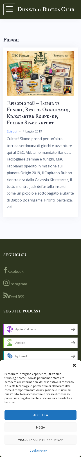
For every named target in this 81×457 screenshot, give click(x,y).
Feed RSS (16, 296)
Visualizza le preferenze (40, 439)
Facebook (15, 271)
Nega (40, 427)
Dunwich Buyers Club (45, 9)
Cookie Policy (38, 451)
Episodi (12, 131)
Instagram (18, 284)
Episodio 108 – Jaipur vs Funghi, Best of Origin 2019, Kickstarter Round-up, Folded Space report (38, 113)
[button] (74, 365)
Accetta (40, 415)
